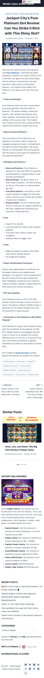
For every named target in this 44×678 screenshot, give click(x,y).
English (28, 1)
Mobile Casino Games (15, 38)
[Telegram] (26, 669)
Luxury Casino (11, 564)
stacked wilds (33, 375)
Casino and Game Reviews (29, 14)
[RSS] (38, 669)
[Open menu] (41, 3)
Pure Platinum (12, 73)
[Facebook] (26, 665)
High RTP (31, 361)
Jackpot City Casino (10, 366)
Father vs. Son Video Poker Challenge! (17, 604)
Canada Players (11, 14)
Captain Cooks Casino (15, 544)
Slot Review (21, 375)
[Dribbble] (34, 669)
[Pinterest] (30, 669)
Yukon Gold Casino (13, 557)
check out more (22, 353)
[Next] (38, 440)
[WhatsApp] (26, 673)
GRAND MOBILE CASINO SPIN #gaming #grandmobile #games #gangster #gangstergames (18, 597)
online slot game (24, 370)
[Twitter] (30, 665)
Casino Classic (11, 528)
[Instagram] (34, 665)
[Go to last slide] (6, 440)
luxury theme (26, 366)
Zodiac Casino (13, 509)
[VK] (38, 665)
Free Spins (21, 361)
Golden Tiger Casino (14, 567)
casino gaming (8, 361)
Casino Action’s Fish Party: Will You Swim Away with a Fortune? (10, 390)
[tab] (17, 464)
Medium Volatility (9, 370)
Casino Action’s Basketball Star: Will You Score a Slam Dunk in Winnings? (34, 391)
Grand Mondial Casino (15, 551)
